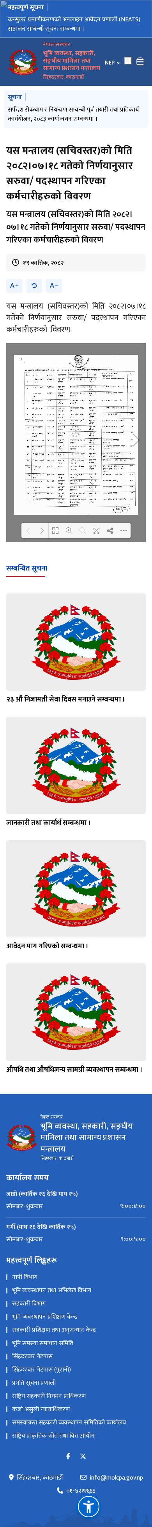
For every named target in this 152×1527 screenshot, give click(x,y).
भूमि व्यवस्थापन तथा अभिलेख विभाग (51, 1290)
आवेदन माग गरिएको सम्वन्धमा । (47, 946)
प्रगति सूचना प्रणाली (34, 1383)
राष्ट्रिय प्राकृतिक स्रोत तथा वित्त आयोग (53, 1436)
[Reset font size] (34, 286)
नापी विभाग (24, 1277)
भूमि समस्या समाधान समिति (42, 1343)
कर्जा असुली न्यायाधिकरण (41, 1409)
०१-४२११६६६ (80, 1491)
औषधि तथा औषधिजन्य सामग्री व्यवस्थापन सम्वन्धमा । (74, 1070)
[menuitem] (76, 1206)
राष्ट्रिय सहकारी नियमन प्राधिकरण (49, 1396)
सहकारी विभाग (29, 1303)
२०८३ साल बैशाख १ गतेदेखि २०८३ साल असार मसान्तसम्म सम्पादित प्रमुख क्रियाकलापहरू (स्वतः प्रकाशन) (72, 24)
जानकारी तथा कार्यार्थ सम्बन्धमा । (48, 823)
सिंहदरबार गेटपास (32, 1356)
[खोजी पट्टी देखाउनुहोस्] (128, 61)
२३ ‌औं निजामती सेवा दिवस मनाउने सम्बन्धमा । (65, 699)
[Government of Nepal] (23, 61)
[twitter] (83, 1457)
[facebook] (68, 1457)
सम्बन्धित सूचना (26, 568)
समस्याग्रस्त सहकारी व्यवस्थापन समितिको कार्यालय (69, 1422)
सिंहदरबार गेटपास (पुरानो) (41, 1370)
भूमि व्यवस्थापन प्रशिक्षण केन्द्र (44, 1317)
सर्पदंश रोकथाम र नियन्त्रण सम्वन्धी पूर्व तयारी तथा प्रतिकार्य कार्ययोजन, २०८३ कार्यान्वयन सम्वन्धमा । (73, 114)
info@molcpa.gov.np (116, 1478)
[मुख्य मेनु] (140, 61)
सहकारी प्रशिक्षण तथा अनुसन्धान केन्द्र (54, 1330)
